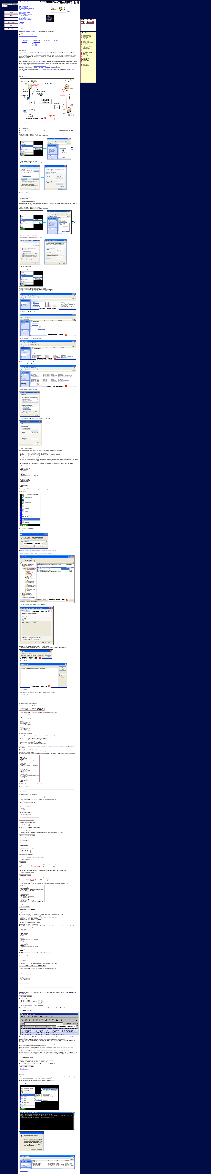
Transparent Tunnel (25, 12)
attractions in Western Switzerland (27, 31)
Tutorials (11, 15)
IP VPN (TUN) (23, 17)
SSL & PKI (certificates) (26, 14)
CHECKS (48, 40)
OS (11, 25)
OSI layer (39, 52)
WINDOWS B (37, 42)
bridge (39, 63)
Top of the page (24, 122)
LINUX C (36, 45)
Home (11, 12)
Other (11, 19)
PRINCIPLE (25, 40)
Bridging (22, 22)
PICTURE (24, 42)
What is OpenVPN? (25, 6)
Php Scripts (11, 28)
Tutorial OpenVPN (24, 9)
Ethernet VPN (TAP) (25, 18)
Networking (11, 22)
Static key (22, 13)
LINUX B (36, 44)
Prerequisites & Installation (27, 8)
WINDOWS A (37, 40)
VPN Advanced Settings (26, 19)
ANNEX (57, 40)
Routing (22, 23)
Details (68, 11)
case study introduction (25, 460)
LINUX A (36, 43)
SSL (44, 63)
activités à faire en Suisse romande (28, 36)
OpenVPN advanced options (50, 69)
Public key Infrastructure (40, 66)
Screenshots (23, 7)
